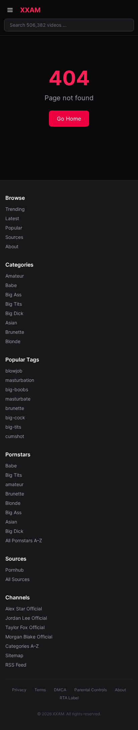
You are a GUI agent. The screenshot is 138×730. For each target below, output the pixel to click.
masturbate (17, 399)
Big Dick (14, 313)
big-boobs (16, 389)
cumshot (14, 436)
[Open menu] (10, 10)
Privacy (19, 689)
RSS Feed (15, 665)
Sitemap (14, 655)
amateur (14, 484)
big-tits (13, 427)
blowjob (13, 371)
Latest (12, 218)
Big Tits (13, 304)
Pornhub (14, 570)
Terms (40, 689)
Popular (13, 228)
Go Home (69, 118)
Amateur (14, 276)
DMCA (60, 689)
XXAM (30, 10)
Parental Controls (90, 689)
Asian (11, 322)
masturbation (19, 380)
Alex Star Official (23, 608)
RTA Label (69, 697)
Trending (15, 209)
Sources (14, 237)
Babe (11, 285)
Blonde (12, 341)
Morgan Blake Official (28, 636)
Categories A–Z (22, 646)
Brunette (14, 332)
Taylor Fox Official (25, 627)
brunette (14, 408)
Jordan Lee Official (26, 618)
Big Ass (13, 294)
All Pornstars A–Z (23, 540)
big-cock (15, 417)
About (11, 246)
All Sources (17, 579)
